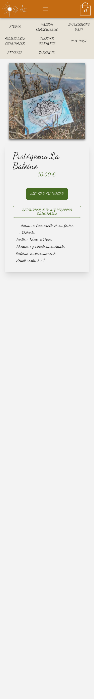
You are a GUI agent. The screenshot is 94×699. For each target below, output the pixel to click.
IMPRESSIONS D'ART (79, 26)
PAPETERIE (79, 41)
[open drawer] (46, 9)
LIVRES (15, 27)
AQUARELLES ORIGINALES (15, 41)
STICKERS (15, 53)
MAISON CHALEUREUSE (47, 26)
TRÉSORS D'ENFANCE (47, 41)
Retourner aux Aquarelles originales (47, 212)
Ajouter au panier (47, 194)
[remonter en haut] (83, 688)
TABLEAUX (47, 53)
